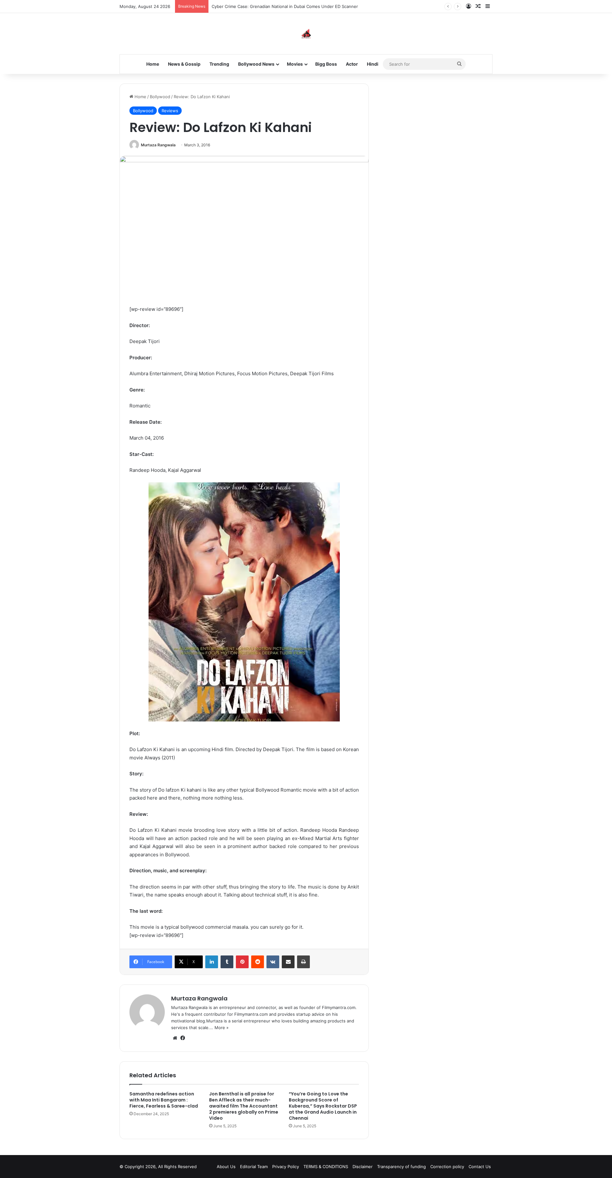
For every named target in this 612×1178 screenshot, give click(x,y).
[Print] (303, 961)
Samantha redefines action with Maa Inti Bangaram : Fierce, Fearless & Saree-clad (163, 1100)
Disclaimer (363, 1166)
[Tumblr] (227, 961)
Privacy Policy (285, 1166)
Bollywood (160, 96)
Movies (295, 64)
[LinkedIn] (211, 961)
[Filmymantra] (306, 33)
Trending (219, 64)
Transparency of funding (401, 1166)
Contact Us (480, 1166)
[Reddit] (257, 961)
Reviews (170, 110)
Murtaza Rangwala (158, 145)
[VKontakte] (272, 961)
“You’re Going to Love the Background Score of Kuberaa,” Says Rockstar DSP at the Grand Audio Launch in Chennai (323, 1106)
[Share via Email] (288, 961)
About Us (226, 1166)
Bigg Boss (326, 64)
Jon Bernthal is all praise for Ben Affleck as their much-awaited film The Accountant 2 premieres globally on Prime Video (243, 1106)
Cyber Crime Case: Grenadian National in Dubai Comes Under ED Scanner (285, 6)
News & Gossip (184, 64)
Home (152, 64)
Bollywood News (256, 64)
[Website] (175, 1038)
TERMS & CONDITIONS (325, 1166)
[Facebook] (182, 1038)
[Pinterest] (242, 961)
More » (222, 1027)
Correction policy (447, 1166)
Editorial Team (254, 1166)
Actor (352, 64)
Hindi (372, 64)
